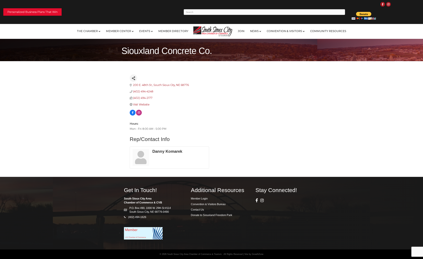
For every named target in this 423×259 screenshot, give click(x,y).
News (254, 31)
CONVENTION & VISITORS (284, 31)
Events (144, 31)
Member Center (118, 31)
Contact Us (197, 209)
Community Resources (328, 31)
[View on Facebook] (132, 114)
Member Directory (173, 31)
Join (241, 31)
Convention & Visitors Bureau (208, 204)
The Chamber (87, 31)
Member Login (199, 198)
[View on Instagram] (139, 114)
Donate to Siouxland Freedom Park (211, 215)
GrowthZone (257, 254)
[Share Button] (133, 78)
